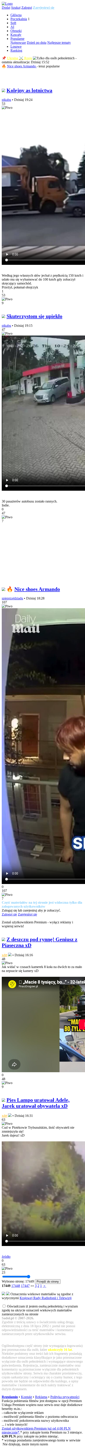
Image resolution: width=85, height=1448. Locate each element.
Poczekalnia (18, 19)
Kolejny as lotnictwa (29, 90)
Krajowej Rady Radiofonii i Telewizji (45, 1298)
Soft (13, 23)
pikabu (6, 100)
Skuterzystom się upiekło (34, 316)
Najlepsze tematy (59, 42)
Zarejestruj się (43, 7)
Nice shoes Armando (22, 66)
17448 (15, 1286)
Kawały (15, 35)
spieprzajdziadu (12, 598)
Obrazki (16, 31)
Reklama (41, 1397)
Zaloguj (26, 7)
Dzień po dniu (36, 42)
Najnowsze (18, 42)
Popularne (17, 38)
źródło (6, 1256)
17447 (25, 1286)
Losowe (16, 46)
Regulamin (10, 1397)
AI (12, 27)
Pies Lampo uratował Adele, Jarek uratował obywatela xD (36, 1103)
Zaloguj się (9, 914)
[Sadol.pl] (7, 3)
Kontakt (26, 1397)
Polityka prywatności (64, 1397)
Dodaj (6, 7)
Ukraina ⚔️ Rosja (19, 58)
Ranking (16, 50)
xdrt (4, 955)
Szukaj (15, 7)
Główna (16, 15)
